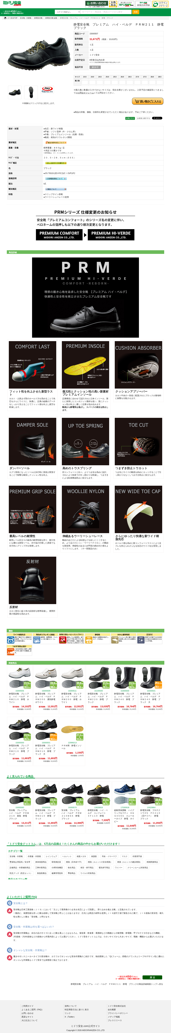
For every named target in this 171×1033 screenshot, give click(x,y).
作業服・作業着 (34, 856)
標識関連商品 (152, 862)
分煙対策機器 (57, 868)
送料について (71, 1006)
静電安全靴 (38, 18)
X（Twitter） (70, 1017)
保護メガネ (81, 856)
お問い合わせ (28, 1013)
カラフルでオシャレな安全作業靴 (66, 956)
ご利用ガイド (28, 1006)
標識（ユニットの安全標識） (100, 862)
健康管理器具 (57, 873)
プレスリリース (115, 1020)
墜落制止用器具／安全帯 (20, 862)
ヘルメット (67, 856)
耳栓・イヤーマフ (109, 856)
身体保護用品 (40, 862)
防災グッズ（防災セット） (21, 873)
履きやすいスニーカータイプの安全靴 (30, 956)
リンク (68, 1013)
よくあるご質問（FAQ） (33, 1009)
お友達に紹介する (143, 118)
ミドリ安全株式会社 (117, 1006)
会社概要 (112, 1009)
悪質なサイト (28, 1017)
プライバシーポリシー (118, 1013)
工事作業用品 (40, 868)
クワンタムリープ (136, 956)
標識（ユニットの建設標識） (129, 862)
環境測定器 (56, 862)
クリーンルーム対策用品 (137, 868)
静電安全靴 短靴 (51, 18)
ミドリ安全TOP (11, 18)
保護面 (94, 856)
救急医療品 (41, 873)
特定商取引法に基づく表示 (77, 1009)
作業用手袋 (137, 856)
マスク (124, 856)
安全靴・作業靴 (25, 18)
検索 (136, 12)
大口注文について (30, 1020)
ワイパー (118, 868)
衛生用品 (71, 868)
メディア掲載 (114, 1017)
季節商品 (71, 873)
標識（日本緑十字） (74, 862)
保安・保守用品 (87, 868)
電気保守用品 (104, 868)
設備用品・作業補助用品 (20, 868)
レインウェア (51, 856)
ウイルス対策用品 (87, 873)
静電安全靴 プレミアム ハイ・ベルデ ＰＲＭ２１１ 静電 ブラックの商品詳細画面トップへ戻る (117, 984)
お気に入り (130, 118)
